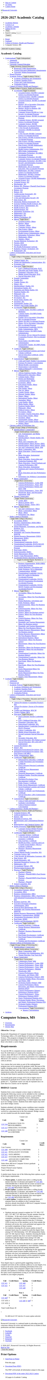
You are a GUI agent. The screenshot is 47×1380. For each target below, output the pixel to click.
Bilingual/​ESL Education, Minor (29, 375)
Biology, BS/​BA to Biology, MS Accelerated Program (29, 109)
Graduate (8, 41)
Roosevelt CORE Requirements (25, 68)
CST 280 (4, 1131)
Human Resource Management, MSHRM (28, 913)
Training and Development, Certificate (31, 941)
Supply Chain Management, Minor (30, 677)
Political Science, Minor (26, 410)
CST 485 (39, 1182)
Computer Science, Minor (27, 227)
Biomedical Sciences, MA (23, 819)
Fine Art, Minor (23, 390)
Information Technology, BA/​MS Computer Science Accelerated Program (32, 158)
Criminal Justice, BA (21, 260)
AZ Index (8, 5)
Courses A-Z (9, 25)
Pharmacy (17, 870)
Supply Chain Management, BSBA (26, 556)
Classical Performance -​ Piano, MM (30, 965)
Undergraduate (10, 58)
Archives (8, 1012)
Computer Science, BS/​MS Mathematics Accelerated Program (30, 125)
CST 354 (4, 1124)
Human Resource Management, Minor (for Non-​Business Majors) (31, 635)
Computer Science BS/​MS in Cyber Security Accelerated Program (30, 113)
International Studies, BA (22, 288)
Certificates (18, 757)
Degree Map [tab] (9, 1027)
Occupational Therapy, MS (23, 866)
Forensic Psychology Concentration (30, 363)
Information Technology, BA (24, 211)
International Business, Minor (28, 638)
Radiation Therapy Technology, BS (26, 249)
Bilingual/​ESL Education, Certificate (31, 760)
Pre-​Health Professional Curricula (25, 247)
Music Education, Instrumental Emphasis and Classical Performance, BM (31, 469)
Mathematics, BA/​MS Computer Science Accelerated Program (29, 171)
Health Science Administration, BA (26, 206)
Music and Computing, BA (27, 442)
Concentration (19, 359)
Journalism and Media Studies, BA (26, 290)
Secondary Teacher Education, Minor (31, 414)
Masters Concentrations (31, 1010)
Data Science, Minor (25, 229)
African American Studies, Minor (29, 373)
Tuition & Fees (10, 29)
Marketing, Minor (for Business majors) (32, 647)
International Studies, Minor (28, 398)
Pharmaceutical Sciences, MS (24, 868)
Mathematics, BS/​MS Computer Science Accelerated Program (29, 175)
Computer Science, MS (22, 854)
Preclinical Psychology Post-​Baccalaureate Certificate (28, 780)
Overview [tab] (8, 1023)
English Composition (21, 278)
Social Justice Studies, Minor (28, 416)
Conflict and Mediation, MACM (25, 710)
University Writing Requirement (25, 72)
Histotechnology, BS (21, 209)
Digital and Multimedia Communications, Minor (26, 380)
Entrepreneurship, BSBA (22, 552)
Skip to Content (10, 3)
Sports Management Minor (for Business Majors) (29, 670)
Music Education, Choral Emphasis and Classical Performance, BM (32, 464)
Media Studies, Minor (25, 404)
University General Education (20, 64)
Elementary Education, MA (27, 722)
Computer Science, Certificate (28, 835)
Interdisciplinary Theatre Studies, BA (31, 438)
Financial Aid (14, 62)
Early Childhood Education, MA (29, 720)
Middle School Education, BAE (29, 274)
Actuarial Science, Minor (27, 221)
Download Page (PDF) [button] (13, 1366)
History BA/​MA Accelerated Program (31, 321)
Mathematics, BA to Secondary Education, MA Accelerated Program (31, 168)
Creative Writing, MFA (22, 712)
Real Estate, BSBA (20, 550)
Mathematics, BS (20, 215)
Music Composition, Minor (27, 511)
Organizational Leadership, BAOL (26, 542)
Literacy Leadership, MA (27, 730)
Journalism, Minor (24, 400)
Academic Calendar (12, 27)
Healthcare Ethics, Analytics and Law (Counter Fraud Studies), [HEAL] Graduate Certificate (31, 844)
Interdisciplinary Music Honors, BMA (31, 443)
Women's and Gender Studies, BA (26, 305)
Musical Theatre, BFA (26, 502)
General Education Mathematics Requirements (30, 70)
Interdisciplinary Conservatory (24, 430)
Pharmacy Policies (24, 872)
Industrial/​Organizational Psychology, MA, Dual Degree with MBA (29, 752)
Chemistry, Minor (24, 225)
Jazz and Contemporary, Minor (29, 509)
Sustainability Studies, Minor (28, 419)
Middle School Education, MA (29, 732)
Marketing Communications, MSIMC (27, 915)
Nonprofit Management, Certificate (30, 773)
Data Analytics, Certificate (27, 841)
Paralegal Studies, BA (21, 292)
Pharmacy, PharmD (25, 882)
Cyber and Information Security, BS (26, 198)
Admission (13, 60)
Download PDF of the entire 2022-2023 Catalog (22, 1373)
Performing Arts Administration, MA (31, 953)
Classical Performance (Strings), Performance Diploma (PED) (29, 991)
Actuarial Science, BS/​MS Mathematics (32, 178)
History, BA (18, 284)
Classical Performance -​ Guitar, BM (30, 483)
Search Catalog (10, 33)
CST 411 (4, 1152)
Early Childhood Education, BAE (30, 268)
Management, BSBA (21, 538)
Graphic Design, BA (21, 282)
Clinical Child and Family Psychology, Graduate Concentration (31, 802)
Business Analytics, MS (22, 902)
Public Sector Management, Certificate (31, 785)
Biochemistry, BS (20, 184)
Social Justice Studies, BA (23, 300)
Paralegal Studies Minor (26, 406)
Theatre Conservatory (21, 496)
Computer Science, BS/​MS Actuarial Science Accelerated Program (31, 121)
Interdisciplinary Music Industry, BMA (31, 445)
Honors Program (15, 74)
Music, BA (22, 440)
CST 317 (4, 1128)
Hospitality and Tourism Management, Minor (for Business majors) (31, 623)
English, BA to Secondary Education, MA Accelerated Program (31, 318)
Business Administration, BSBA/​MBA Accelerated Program (27, 524)
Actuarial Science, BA (22, 180)
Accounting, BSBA (21, 521)
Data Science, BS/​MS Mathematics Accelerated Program (30, 146)
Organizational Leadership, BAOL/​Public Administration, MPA (30, 328)
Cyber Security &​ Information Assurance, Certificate (28, 838)
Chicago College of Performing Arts (22, 425)
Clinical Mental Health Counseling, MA (28, 852)
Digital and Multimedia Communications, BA (29, 262)
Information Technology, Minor (29, 235)
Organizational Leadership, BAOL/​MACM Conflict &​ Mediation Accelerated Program (30, 575)
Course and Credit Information (24, 82)
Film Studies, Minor (25, 388)
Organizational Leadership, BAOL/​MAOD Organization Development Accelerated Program (29, 546)
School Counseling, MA (22, 884)
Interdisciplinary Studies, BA (24, 286)
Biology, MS (18, 817)
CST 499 (11, 1197)
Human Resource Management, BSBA (27, 536)
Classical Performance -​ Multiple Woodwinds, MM (29, 970)
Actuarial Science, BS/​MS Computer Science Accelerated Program (31, 98)
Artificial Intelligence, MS (23, 815)
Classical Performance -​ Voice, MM (30, 967)
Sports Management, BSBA (23, 554)
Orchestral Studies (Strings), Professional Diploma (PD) (28, 1005)
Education (17, 266)
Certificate (17, 349)
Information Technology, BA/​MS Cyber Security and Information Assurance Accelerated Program (32, 163)
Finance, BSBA (19, 530)
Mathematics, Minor (25, 237)
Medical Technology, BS (22, 217)
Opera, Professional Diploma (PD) (30, 998)
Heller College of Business (19, 516)
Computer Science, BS (22, 196)
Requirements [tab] (10, 1025)
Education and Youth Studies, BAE (30, 270)
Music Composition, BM (27, 449)
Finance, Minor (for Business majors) (31, 612)
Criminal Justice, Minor (26, 377)
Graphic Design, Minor (26, 392)
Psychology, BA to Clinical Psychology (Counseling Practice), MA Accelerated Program (32, 337)
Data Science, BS (20, 200)
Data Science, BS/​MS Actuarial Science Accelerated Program (32, 138)
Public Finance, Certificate (27, 783)
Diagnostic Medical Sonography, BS (26, 202)
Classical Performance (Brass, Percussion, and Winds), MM (28, 974)
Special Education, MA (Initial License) (32, 740)
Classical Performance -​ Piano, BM (30, 485)
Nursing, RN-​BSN (20, 245)
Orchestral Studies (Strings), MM (29, 983)
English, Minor (23, 386)
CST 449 (4, 1160)
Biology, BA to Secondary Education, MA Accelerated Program (31, 105)
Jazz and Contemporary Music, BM (30, 447)
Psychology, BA (19, 298)
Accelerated (18, 91)
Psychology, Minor (24, 412)
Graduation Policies (21, 84)
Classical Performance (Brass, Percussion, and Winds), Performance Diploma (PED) (31, 986)
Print (7, 31)
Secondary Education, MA (27, 738)
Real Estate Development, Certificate (31, 935)
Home (7, 39)
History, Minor (23, 396)
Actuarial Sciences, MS (22, 813)
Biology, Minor (23, 223)
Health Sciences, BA (21, 207)
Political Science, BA (21, 296)
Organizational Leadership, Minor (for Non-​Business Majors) (31, 658)
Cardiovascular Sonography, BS (25, 194)
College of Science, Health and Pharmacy (19, 43)
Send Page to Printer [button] (12, 1359)
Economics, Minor (24, 383)
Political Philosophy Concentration (30, 369)
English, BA (18, 280)
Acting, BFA (22, 501)
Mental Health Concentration (28, 365)
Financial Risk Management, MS (25, 907)
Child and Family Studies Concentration (32, 361)
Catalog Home (10, 6)
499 (29, 1301)
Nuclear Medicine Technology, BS (26, 241)
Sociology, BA (19, 301)
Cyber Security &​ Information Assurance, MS (30, 856)
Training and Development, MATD (26, 921)
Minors (16, 219)
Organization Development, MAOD (26, 917)
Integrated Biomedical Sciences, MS (26, 862)
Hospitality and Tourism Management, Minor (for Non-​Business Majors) (31, 627)
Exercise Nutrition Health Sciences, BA (27, 204)
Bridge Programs (20, 826)
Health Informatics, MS (22, 860)
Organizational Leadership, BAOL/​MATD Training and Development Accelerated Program (30, 587)
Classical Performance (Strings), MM (31, 977)
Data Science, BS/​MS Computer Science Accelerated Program (29, 142)
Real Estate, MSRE (20, 919)
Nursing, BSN (19, 243)
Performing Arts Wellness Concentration (32, 477)
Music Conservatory (21, 478)
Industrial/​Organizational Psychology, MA (28, 750)
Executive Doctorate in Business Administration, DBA (25, 904)
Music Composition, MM (27, 951)
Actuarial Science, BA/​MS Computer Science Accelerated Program (31, 94)
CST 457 (4, 1157)
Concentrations (23, 1008)
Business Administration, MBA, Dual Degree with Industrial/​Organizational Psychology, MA (29, 898)
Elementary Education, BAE (28, 272)
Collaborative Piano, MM (27, 961)
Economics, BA (19, 264)
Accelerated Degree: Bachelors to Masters (28, 558)
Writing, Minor (23, 423)
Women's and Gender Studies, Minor (31, 421)
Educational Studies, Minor (27, 384)
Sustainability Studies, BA (23, 303)
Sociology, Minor (24, 418)
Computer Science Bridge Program (30, 829)
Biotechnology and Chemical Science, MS (28, 824)
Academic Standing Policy (23, 80)
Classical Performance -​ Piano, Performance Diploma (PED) (28, 995)
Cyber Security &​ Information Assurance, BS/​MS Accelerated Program (29, 130)
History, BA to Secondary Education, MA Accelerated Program (31, 324)
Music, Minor (23, 513)
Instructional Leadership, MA (28, 724)
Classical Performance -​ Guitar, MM (30, 963)
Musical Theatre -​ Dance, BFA (29, 504)
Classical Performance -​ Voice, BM (30, 490)
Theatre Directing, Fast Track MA (30, 955)
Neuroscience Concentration (28, 367)
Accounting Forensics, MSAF (24, 890)
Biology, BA (18, 190)
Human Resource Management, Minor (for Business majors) (31, 631)
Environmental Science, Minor (28, 231)
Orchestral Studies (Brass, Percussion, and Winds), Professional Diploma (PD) (32, 1001)
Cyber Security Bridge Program (29, 831)
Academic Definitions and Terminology (27, 78)
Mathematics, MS (20, 864)
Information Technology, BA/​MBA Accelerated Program (30, 154)
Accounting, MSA (20, 892)
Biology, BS (18, 192)
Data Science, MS (20, 858)
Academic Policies (11, 23)
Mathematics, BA (20, 213)
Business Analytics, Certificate (28, 925)
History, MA (18, 748)
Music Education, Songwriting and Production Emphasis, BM (30, 460)
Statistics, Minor (24, 239)
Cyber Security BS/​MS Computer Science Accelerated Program (30, 134)
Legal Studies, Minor (25, 402)
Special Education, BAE (26, 276)
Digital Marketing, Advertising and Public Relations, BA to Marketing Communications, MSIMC (30, 569)
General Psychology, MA (23, 746)
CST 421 (4, 1154)
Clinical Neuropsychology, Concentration (27, 806)
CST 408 (4, 1150)
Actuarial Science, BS (21, 182)
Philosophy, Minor (24, 408)
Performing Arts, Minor (26, 514)
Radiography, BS (20, 251)
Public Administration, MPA (24, 755)
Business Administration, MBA (25, 894)
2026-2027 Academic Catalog (11, 49)
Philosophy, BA (19, 294)
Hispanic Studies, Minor (26, 394)
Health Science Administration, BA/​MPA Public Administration (30, 150)
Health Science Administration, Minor (31, 233)
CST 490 (11, 1188)
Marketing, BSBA (20, 540)
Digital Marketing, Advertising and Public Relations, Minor (30, 602)
